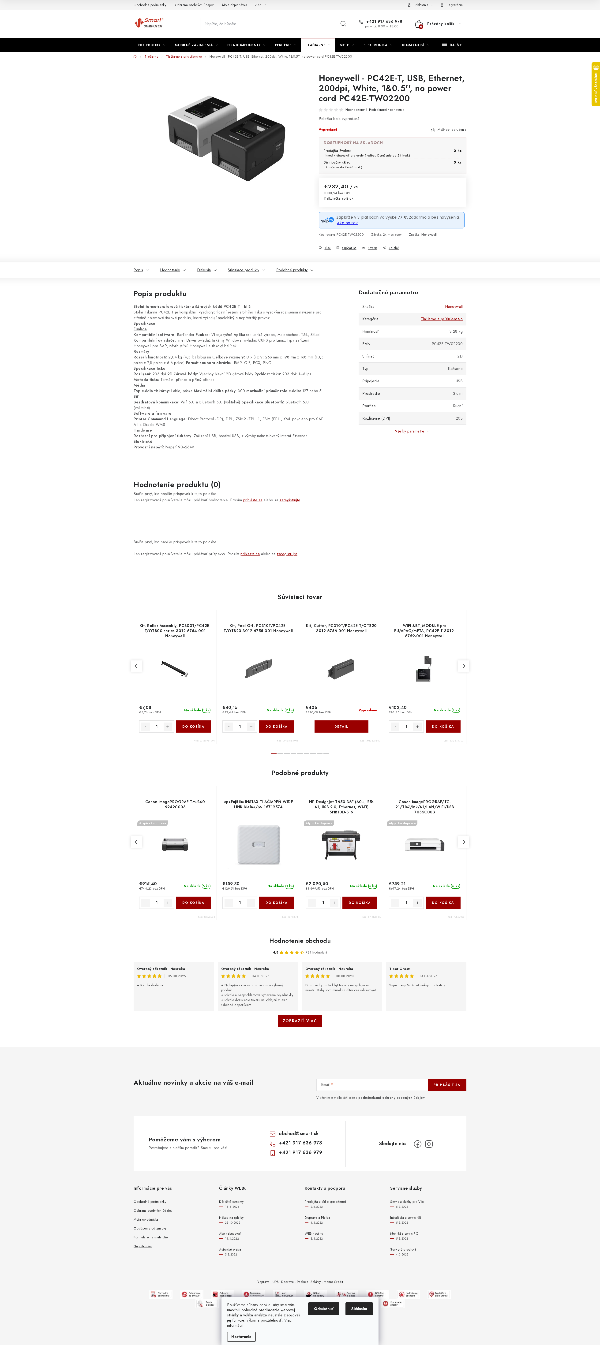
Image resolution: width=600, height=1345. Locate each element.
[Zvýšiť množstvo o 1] (168, 727)
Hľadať (343, 24)
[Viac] (452, 45)
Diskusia (204, 270)
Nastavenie (241, 1336)
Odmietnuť (324, 1308)
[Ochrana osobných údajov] (222, 1294)
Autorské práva (230, 1249)
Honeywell (429, 234)
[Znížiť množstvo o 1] (145, 727)
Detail (341, 726)
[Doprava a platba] (346, 1294)
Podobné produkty (292, 270)
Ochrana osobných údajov (194, 5)
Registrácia (455, 5)
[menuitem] (152, 45)
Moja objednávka (234, 5)
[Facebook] (417, 1144)
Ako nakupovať (230, 1233)
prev (136, 666)
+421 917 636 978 (383, 21)
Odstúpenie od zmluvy (150, 1228)
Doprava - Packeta (294, 1281)
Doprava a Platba (317, 1217)
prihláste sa (252, 500)
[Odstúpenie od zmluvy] (191, 1294)
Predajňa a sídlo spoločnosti (325, 1201)
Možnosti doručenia (452, 129)
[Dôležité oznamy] (377, 1294)
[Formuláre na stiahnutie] (253, 1294)
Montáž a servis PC (404, 1233)
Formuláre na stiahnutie (151, 1237)
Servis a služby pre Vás (407, 1201)
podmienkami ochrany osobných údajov (391, 1097)
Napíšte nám (143, 1246)
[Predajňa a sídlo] (439, 1294)
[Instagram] (429, 1144)
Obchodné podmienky (150, 5)
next (463, 666)
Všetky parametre (409, 431)
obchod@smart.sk (299, 1133)
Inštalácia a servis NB (405, 1217)
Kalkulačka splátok (338, 198)
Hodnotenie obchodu (300, 940)
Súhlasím (359, 1308)
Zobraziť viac (300, 1021)
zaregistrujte (290, 500)
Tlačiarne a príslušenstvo (442, 319)
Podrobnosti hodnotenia (386, 109)
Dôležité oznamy (231, 1201)
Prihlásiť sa (447, 1084)
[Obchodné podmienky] (160, 1294)
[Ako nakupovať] (284, 1294)
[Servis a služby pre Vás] (207, 1303)
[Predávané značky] (393, 1303)
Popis (138, 270)
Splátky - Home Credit (327, 1281)
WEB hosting (314, 1233)
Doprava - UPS (268, 1281)
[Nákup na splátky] (315, 1294)
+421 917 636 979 (300, 1152)
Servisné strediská (403, 1249)
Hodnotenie (170, 270)
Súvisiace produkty (243, 270)
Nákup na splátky (231, 1217)
